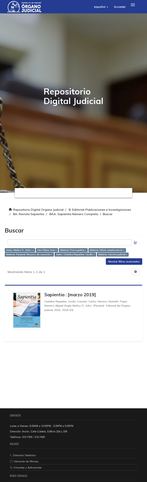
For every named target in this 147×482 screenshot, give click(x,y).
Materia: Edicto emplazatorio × (107, 250)
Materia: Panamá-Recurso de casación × (29, 254)
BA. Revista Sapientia (28, 214)
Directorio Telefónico (24, 455)
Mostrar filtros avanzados (124, 261)
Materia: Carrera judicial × (112, 254)
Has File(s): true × (47, 250)
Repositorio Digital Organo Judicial (38, 210)
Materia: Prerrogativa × (73, 250)
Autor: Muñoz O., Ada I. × (20, 250)
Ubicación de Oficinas (26, 461)
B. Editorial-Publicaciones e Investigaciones (100, 210)
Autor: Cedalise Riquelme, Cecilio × (75, 254)
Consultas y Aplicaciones (27, 467)
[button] (101, 6)
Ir (135, 242)
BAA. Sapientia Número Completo (73, 214)
